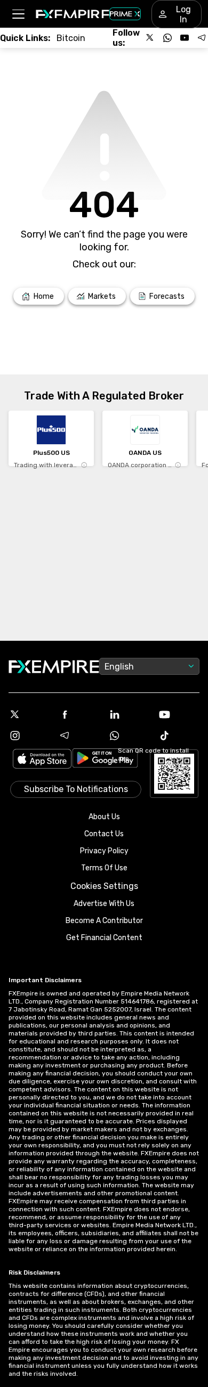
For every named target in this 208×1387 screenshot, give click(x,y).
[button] (17, 14)
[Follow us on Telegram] (201, 37)
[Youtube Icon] (179, 714)
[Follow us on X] (150, 37)
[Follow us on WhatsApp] (167, 37)
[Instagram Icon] (29, 735)
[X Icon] (29, 714)
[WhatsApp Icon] (129, 735)
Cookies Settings (104, 886)
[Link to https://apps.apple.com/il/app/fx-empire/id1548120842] (42, 759)
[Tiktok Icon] (179, 735)
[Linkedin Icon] (129, 714)
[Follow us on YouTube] (184, 37)
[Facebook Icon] (79, 714)
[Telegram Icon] (79, 735)
